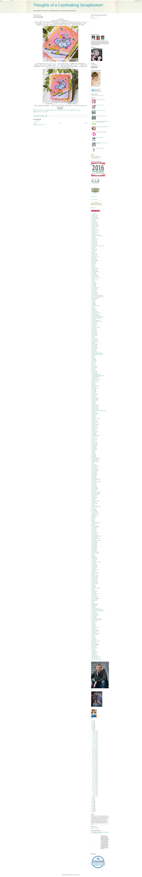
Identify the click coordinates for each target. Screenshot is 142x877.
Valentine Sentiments (95, 633)
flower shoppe (94, 366)
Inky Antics (93, 423)
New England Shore (95, 468)
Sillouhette (93, 550)
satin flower (93, 529)
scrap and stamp (94, 532)
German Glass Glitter (95, 376)
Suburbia (93, 590)
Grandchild (93, 389)
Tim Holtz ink (94, 620)
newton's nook (94, 469)
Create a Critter (94, 313)
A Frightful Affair (94, 223)
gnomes (93, 384)
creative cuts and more (95, 314)
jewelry (93, 426)
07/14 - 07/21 (95, 762)
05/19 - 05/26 (95, 772)
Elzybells (93, 349)
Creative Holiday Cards (95, 315)
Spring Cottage (94, 572)
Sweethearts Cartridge (95, 598)
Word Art (93, 653)
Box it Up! (93, 266)
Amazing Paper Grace (95, 234)
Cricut (93, 319)
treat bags (93, 626)
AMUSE (93, 236)
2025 (93, 722)
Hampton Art (94, 393)
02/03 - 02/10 (95, 790)
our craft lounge (94, 478)
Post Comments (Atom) (40, 124)
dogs (92, 337)
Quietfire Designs (94, 515)
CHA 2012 (93, 284)
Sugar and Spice (94, 591)
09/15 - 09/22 (95, 750)
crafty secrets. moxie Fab (95, 312)
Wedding (93, 642)
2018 (93, 797)
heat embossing (94, 399)
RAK (92, 519)
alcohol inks (93, 228)
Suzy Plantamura (94, 593)
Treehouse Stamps (95, 627)
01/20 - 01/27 (95, 793)
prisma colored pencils (95, 506)
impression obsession (95, 418)
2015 (93, 801)
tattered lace (94, 606)
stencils (93, 585)
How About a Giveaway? (100, 105)
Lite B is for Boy (94, 445)
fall (92, 357)
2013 (93, 804)
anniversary (93, 240)
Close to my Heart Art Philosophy (97, 295)
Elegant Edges (94, 348)
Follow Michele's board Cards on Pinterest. (97, 95)
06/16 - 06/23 (95, 767)
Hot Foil (93, 411)
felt (92, 364)
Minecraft (93, 453)
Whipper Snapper (94, 645)
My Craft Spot (94, 460)
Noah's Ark (93, 472)
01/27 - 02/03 (95, 792)
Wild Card (93, 646)
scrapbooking (94, 537)
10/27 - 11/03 (95, 745)
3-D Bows (93, 219)
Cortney (93, 304)
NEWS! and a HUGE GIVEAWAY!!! (101, 132)
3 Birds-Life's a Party (95, 218)
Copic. (93, 302)
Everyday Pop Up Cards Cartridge (97, 354)
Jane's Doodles (94, 425)
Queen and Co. (94, 512)
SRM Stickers (94, 575)
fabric (92, 356)
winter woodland (94, 652)
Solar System (94, 559)
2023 (93, 724)
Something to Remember (95, 562)
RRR (92, 524)
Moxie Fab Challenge (95, 459)
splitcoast (93, 568)
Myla (92, 462)
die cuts (93, 330)
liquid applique (94, 444)
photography (94, 497)
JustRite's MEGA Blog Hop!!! (100, 99)
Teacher (93, 607)
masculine (93, 450)
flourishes (93, 365)
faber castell (93, 355)
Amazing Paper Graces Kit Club (96, 235)
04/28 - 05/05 (95, 776)
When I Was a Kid (94, 643)
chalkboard (93, 285)
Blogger (79, 874)
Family (93, 358)
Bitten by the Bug (94, 260)
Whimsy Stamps (81, 22)
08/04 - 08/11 (95, 758)
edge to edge (94, 347)
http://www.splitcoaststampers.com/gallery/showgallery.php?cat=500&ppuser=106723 (100, 832)
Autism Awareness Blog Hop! (100, 110)
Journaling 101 (94, 428)
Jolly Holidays (94, 427)
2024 (93, 723)
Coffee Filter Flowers (95, 297)
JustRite (93, 434)
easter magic (94, 346)
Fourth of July (94, 371)
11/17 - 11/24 (95, 738)
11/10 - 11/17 (95, 740)
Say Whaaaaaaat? (95, 743)
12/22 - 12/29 (95, 732)
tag (92, 602)
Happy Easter (94, 397)
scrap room (93, 533)
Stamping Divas (94, 582)
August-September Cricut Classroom (97, 245)
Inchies (93, 419)
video (92, 635)
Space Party (93, 564)
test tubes (93, 611)
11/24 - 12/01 (95, 737)
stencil (93, 584)
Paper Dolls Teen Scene (95, 479)
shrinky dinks (94, 548)
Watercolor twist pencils (95, 641)
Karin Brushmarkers (95, 435)
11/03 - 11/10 (95, 741)
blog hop (93, 262)
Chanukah (93, 286)
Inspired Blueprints (94, 424)
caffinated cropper (94, 275)
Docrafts (93, 336)
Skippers (93, 556)
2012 (93, 805)
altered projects (94, 232)
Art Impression (94, 242)
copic (92, 301)
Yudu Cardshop (94, 658)
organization (94, 476)
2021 (93, 727)
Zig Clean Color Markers (95, 659)
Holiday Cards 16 (94, 408)
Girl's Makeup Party (95, 381)
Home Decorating (94, 409)
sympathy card (94, 599)
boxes (93, 267)
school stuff (93, 530)
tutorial (93, 628)
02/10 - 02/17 (95, 789)
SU (92, 589)
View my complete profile (95, 828)
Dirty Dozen (93, 332)
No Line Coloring (94, 470)
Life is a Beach (94, 442)
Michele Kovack (94, 826)
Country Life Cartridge (95, 305)
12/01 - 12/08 (95, 736)
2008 (93, 810)
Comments (94, 18)
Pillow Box (93, 498)
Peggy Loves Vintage (95, 494)
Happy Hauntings (94, 398)
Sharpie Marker (94, 546)
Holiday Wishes (95, 742)
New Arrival (93, 467)
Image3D (93, 415)
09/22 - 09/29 (95, 749)
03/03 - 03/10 (95, 785)
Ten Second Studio (95, 608)
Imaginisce (93, 417)
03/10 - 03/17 (95, 784)
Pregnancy (93, 502)
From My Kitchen (94, 373)
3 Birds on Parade (94, 217)
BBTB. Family (94, 253)
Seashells (93, 539)
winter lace (93, 651)
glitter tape (93, 383)
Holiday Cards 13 (94, 407)
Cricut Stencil (94, 322)
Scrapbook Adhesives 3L (95, 536)
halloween (93, 391)
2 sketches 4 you (94, 215)
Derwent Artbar (94, 329)
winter (46, 116)
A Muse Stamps (94, 224)
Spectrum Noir (94, 565)
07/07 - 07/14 (95, 763)
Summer (93, 592)
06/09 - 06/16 (95, 768)
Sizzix (93, 554)
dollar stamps (94, 338)
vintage (93, 636)
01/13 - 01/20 (95, 794)
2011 (93, 806)
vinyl (92, 637)
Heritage (93, 402)
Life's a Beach (94, 443)
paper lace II (94, 484)
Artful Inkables (94, 244)
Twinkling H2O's (94, 629)
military (93, 452)
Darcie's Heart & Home (95, 327)
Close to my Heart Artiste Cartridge (97, 296)
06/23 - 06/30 (95, 766)
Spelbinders (93, 566)
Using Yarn (93, 632)
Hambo (93, 392)
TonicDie (93, 624)
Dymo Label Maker (95, 341)
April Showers (94, 241)
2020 (93, 728)
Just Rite (93, 433)
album (93, 227)
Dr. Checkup (94, 340)
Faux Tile (93, 362)
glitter (92, 382)
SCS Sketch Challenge (95, 538)
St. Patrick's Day (94, 576)
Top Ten (93, 625)
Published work (94, 511)
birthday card (94, 259)
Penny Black (94, 495)
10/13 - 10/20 (95, 746)
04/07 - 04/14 (95, 779)
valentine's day (94, 634)
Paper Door (93, 480)
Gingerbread (94, 380)
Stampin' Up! (94, 581)
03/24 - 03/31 (95, 781)
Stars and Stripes (94, 583)
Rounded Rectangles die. (49, 63)
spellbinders (94, 567)
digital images (94, 331)
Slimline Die (93, 557)
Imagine (93, 416)
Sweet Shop (93, 597)
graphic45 (93, 390)
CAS (92, 278)
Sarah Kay (93, 528)
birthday (93, 258)
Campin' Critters (94, 276)
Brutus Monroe (94, 270)
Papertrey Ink (94, 489)
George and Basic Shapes (96, 374)
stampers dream (94, 580)
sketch (93, 555)
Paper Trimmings (94, 488)
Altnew (93, 233)
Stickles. (75, 65)
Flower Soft (93, 367)
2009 (93, 809)
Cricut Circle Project (95, 320)
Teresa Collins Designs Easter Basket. (97, 610)
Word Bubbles (94, 654)
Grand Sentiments (94, 388)
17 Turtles (93, 214)
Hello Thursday (94, 400)
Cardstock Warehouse (95, 277)
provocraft (93, 510)
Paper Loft (93, 485)
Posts (93, 16)
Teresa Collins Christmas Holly (96, 609)
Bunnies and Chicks (95, 271)
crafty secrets (94, 311)
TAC (92, 601)
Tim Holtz (39, 116)
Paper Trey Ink (94, 487)
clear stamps (94, 294)
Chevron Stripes (94, 288)
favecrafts (93, 363)
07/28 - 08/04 (95, 759)
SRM (92, 574)
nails (92, 463)
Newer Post (35, 123)
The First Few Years (95, 615)
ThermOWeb (94, 616)
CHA (92, 280)
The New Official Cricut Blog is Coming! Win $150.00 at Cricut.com (102, 121)
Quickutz (93, 514)
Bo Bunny (93, 263)
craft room (93, 310)
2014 (93, 802)
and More (93, 237)
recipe (93, 521)
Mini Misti (93, 454)
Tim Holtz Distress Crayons (96, 618)
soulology (93, 563)
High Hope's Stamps (95, 406)
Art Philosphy (94, 243)
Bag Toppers (94, 250)
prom (92, 507)
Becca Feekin (94, 254)
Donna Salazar (94, 339)
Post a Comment (37, 121)
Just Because (94, 432)
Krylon (93, 437)
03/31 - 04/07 (95, 780)
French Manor (94, 372)
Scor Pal (93, 531)
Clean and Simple (94, 293)
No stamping (94, 471)
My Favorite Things (95, 461)
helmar (93, 401)
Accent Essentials (94, 226)
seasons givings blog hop (96, 540)
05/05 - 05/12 (95, 775)
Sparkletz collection (52, 66)
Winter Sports (46, 23)
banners (93, 251)
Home (61, 123)
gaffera (73, 874)
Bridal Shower (94, 269)
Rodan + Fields (94, 523)
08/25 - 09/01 (95, 754)
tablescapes (93, 600)
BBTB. (93, 252)
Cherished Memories (95, 287)
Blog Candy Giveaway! (99, 137)
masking (93, 451)
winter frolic (93, 650)
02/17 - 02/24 (95, 788)
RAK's (93, 520)
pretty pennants (94, 503)
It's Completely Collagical (94, 199)
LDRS (93, 441)
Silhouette (93, 549)
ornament (93, 477)
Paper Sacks (94, 486)
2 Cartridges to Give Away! (100, 148)
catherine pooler (94, 279)
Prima (93, 504)
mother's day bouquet (95, 458)
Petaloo (93, 496)
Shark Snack (94, 545)
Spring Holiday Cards (95, 573)
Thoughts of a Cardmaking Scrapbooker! (68, 5)
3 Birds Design (94, 216)
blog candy (93, 261)
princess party (94, 505)
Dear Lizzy (93, 328)
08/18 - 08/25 (95, 755)
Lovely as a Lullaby (94, 196)
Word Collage (94, 655)
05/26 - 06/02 (95, 771)
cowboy (93, 306)
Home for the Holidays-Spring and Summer (98, 410)
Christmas (93, 289)
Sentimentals (94, 541)
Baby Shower (94, 249)
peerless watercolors (95, 493)
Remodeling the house (95, 522)
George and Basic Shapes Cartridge (97, 375)
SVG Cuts (93, 594)
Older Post (85, 123)
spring (93, 571)
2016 (93, 800)
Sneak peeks (94, 558)
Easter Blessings (94, 345)
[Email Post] (46, 115)
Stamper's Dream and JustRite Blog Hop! (102, 126)
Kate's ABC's (94, 436)
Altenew (93, 231)
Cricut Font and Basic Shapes (96, 321)
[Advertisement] (96, 26)
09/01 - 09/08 (95, 753)
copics (37, 116)
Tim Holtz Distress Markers (96, 619)
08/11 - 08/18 (95, 757)
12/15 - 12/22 (95, 733)
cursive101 (93, 323)
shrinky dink (93, 547)
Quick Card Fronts (94, 513)
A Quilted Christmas (95, 225)
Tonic (92, 623)
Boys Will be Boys (94, 268)
